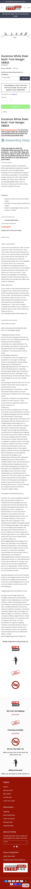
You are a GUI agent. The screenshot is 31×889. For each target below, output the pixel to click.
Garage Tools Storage (16, 885)
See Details (15, 714)
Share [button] (5, 112)
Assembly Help (8, 826)
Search (5, 787)
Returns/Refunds (9, 815)
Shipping (6, 811)
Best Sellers (7, 794)
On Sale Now (7, 797)
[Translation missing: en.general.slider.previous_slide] (2, 36)
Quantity (3, 97)
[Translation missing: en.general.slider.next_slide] (29, 36)
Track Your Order (9, 801)
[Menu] (1, 7)
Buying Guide (7, 790)
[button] (25, 7)
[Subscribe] (26, 842)
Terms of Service (9, 819)
